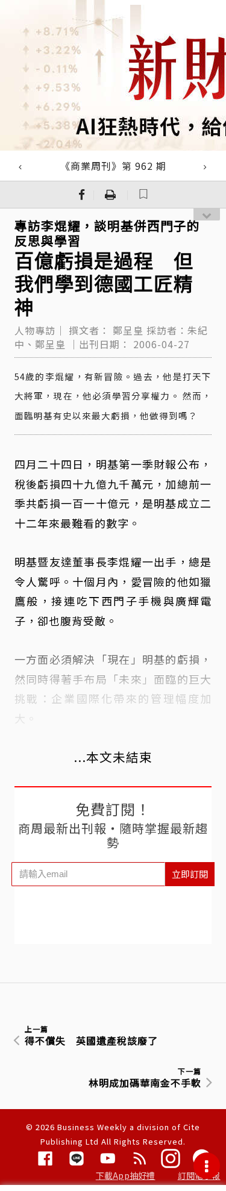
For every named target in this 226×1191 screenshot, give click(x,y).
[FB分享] (82, 194)
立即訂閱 (190, 873)
